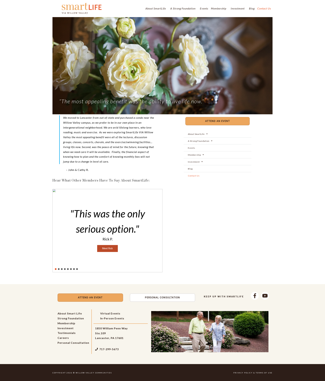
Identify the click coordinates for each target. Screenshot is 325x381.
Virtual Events (110, 313)
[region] (107, 230)
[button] (57, 230)
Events (204, 8)
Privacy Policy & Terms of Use (253, 373)
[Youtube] (265, 296)
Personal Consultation (73, 342)
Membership (218, 8)
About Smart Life (70, 313)
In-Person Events (112, 318)
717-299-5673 (109, 349)
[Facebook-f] (255, 296)
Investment (238, 8)
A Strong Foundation (183, 8)
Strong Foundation (71, 318)
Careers (63, 337)
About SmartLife (155, 8)
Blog (252, 8)
